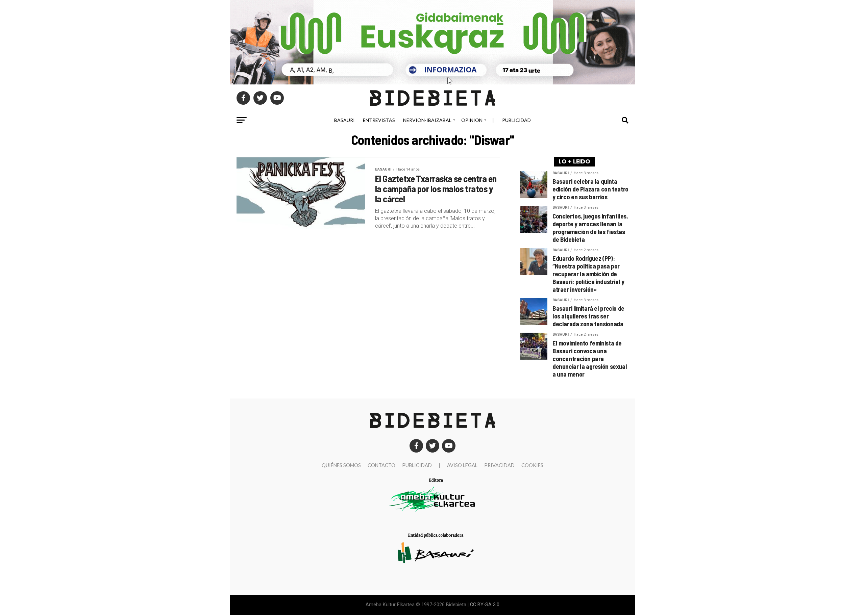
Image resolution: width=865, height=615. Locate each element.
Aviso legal (462, 465)
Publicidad (516, 120)
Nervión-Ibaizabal (427, 120)
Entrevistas (379, 120)
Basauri (344, 120)
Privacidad (499, 465)
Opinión (472, 120)
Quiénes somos (341, 465)
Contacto (381, 465)
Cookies (532, 465)
